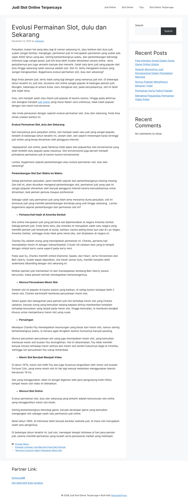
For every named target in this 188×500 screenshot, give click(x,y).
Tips (141, 7)
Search (139, 25)
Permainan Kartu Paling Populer (154, 90)
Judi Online (110, 7)
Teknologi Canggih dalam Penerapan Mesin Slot (38, 450)
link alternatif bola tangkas (27, 482)
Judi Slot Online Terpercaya (37, 7)
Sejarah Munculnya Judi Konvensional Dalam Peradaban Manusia (154, 73)
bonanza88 (18, 477)
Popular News (22, 444)
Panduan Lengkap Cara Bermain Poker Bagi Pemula (40, 447)
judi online (44, 102)
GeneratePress (119, 495)
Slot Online (127, 7)
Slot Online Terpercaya (161, 7)
